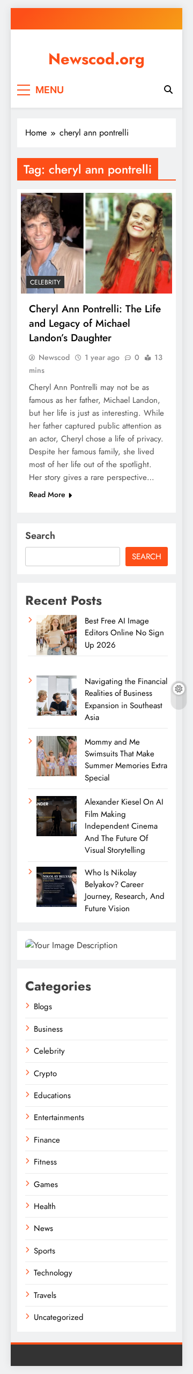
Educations (52, 1095)
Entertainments (59, 1117)
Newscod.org (96, 59)
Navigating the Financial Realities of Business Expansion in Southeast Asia (126, 699)
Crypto (45, 1073)
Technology (53, 1273)
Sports (44, 1251)
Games (46, 1184)
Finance (47, 1140)
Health (45, 1206)
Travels (45, 1295)
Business (48, 1029)
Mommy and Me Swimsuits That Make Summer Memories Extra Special (126, 760)
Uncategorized (59, 1317)
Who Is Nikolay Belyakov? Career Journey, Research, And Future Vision (125, 890)
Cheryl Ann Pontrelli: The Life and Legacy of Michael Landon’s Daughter (95, 323)
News (43, 1228)
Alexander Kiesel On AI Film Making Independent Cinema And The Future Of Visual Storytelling (124, 826)
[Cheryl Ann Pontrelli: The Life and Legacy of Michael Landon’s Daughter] (96, 243)
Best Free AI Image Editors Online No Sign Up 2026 (124, 633)
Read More (47, 494)
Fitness (45, 1162)
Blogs (43, 1006)
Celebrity (45, 282)
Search (40, 536)
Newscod (54, 357)
